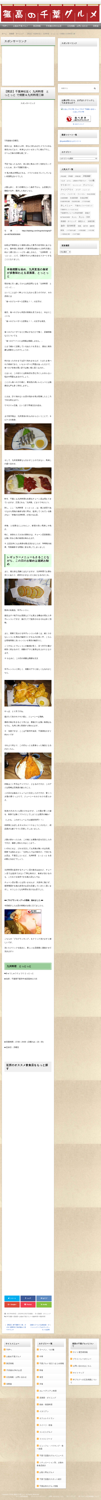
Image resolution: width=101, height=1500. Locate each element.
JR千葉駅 (9, 1316)
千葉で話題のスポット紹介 (50, 1479)
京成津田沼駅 (76, 201)
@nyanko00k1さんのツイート (70, 141)
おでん (69, 180)
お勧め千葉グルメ (20, 26)
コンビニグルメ (45, 1432)
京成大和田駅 (91, 194)
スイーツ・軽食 (45, 1425)
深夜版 (96, 26)
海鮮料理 (35, 1316)
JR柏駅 (70, 176)
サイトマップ (80, 2)
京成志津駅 (84, 198)
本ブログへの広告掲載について (88, 1496)
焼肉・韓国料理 (45, 1404)
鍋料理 (92, 226)
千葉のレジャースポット (84, 206)
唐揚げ (87, 213)
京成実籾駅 (64, 198)
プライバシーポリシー (82, 1359)
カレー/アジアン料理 (48, 1391)
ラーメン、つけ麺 (46, 1350)
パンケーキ (71, 194)
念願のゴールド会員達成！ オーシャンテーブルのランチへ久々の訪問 (40, 1327)
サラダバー (65, 185)
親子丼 (85, 226)
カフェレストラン (46, 1418)
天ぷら (74, 217)
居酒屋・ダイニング (44, 1314)
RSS (97, 2)
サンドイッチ (77, 185)
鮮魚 (62, 230)
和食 (41, 1370)
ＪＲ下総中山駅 (71, 230)
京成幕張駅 (74, 198)
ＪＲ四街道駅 (81, 230)
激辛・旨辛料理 (68, 226)
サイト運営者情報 (80, 1352)
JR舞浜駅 (78, 176)
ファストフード (45, 1439)
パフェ (62, 194)
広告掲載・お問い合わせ (77, 26)
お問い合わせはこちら (82, 1366)
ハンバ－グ (86, 190)
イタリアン (44, 1411)
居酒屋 (16, 1316)
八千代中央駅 (86, 201)
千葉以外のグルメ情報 (48, 1486)
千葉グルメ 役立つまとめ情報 (51, 1363)
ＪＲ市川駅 (90, 230)
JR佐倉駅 (63, 176)
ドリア (78, 190)
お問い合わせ (68, 2)
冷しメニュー (66, 205)
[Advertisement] (27, 66)
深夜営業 (91, 221)
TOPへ (5, 26)
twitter (91, 2)
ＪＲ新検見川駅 (65, 234)
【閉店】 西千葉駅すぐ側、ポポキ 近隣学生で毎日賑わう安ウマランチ (16, 1327)
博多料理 (42, 1316)
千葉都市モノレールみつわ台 (69, 209)
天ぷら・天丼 (84, 217)
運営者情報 (56, 2)
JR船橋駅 (87, 176)
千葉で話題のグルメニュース (51, 1455)
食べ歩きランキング (78, 124)
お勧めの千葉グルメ (79, 181)
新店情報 (37, 26)
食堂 (41, 1377)
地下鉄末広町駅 (65, 217)
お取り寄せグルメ (46, 1472)
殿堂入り (81, 221)
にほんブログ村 (78, 112)
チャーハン (88, 185)
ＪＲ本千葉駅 (76, 234)
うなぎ (62, 181)
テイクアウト (67, 189)
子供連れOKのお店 (53, 26)
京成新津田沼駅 (65, 201)
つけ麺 (91, 180)
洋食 (41, 1384)
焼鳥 (79, 226)
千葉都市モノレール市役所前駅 (71, 213)
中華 (41, 1356)
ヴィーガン (81, 194)
